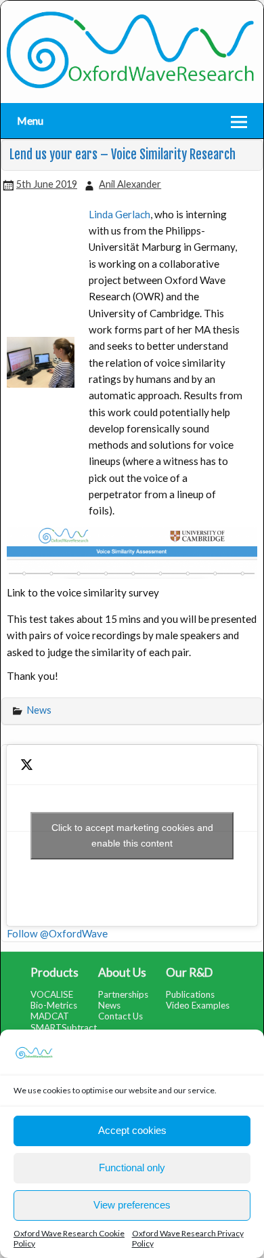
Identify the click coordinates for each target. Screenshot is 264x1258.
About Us (122, 972)
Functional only (132, 1167)
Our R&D (189, 972)
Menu (30, 120)
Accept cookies (132, 1130)
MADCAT (49, 1016)
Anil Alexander (130, 184)
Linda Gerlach (119, 214)
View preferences (132, 1205)
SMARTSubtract (63, 1027)
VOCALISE (51, 994)
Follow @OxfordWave (57, 933)
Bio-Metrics (53, 1005)
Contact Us (120, 1016)
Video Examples (197, 1005)
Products (54, 972)
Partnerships (123, 994)
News (39, 710)
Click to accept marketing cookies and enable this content (132, 835)
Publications (190, 994)
